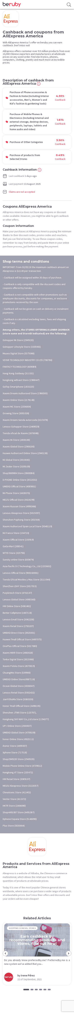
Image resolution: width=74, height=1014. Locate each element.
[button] (5, 953)
